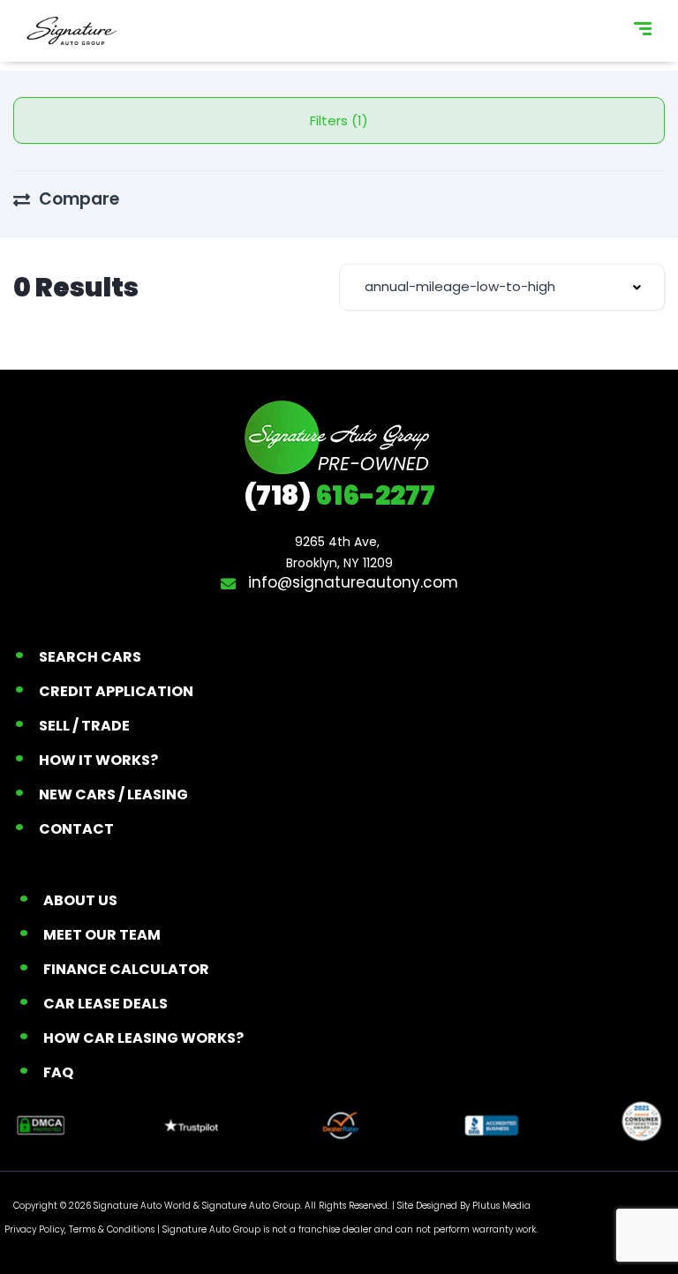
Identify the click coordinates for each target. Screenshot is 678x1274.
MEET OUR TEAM (102, 935)
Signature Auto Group (251, 1205)
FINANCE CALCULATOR (126, 969)
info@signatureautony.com (351, 582)
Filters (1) (339, 120)
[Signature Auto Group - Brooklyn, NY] (71, 31)
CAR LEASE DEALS (105, 1003)
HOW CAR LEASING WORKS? (143, 1038)
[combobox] (502, 287)
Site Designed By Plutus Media (464, 1205)
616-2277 (339, 495)
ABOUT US (80, 900)
